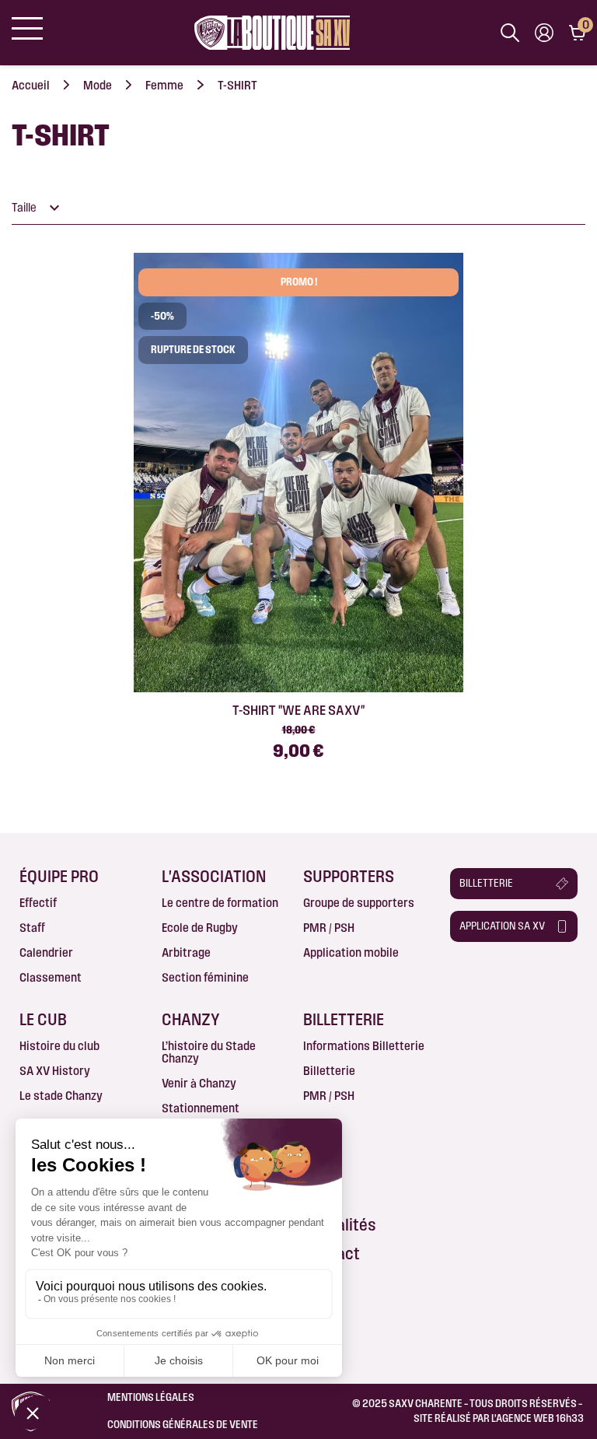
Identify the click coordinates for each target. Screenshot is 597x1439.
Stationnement (200, 1108)
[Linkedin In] (504, 974)
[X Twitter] (549, 974)
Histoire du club (59, 1045)
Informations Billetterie (363, 1045)
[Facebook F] (459, 974)
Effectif (38, 902)
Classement (50, 977)
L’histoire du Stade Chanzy (209, 1052)
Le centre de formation (220, 902)
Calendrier (46, 952)
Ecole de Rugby (200, 927)
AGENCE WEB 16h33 (540, 1418)
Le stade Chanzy (61, 1095)
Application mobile (351, 952)
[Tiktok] (459, 993)
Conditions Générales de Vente (182, 1424)
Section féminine (205, 977)
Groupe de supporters (358, 902)
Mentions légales (150, 1397)
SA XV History (54, 1070)
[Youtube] (527, 974)
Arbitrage (186, 952)
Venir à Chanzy (199, 1083)
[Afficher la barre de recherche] (510, 32)
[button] (514, 883)
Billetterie (329, 1070)
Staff (32, 927)
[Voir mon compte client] (544, 32)
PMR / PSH (328, 927)
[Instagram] (482, 974)
